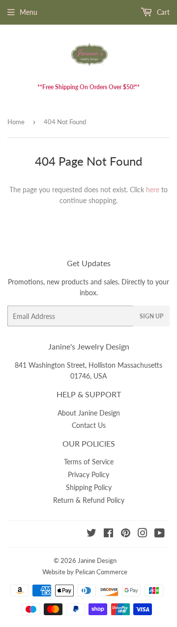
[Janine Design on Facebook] (108, 534)
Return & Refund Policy (88, 500)
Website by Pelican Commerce (84, 572)
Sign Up (151, 316)
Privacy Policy (88, 474)
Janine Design (97, 560)
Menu (28, 12)
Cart (162, 12)
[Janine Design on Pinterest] (125, 534)
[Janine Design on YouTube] (159, 534)
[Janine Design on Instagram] (143, 534)
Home (16, 122)
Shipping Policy (89, 487)
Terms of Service (89, 461)
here (152, 189)
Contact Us (89, 425)
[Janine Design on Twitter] (91, 534)
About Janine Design (89, 413)
